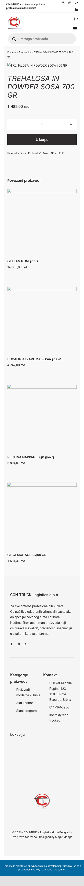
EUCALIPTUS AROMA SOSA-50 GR (34, 359)
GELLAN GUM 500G (22, 261)
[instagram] (70, 3)
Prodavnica (25, 52)
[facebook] (63, 3)
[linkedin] (76, 9)
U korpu (42, 139)
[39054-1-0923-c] (41, 65)
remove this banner (54, 869)
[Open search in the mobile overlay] (42, 38)
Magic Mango (63, 837)
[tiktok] (76, 3)
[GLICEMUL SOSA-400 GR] (41, 517)
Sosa (23, 153)
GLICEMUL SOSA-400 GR (26, 555)
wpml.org (36, 865)
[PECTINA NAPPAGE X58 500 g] (41, 419)
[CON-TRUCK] (14, 16)
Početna (12, 52)
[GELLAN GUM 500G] (41, 223)
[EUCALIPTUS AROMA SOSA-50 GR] (41, 321)
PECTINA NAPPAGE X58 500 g (30, 457)
